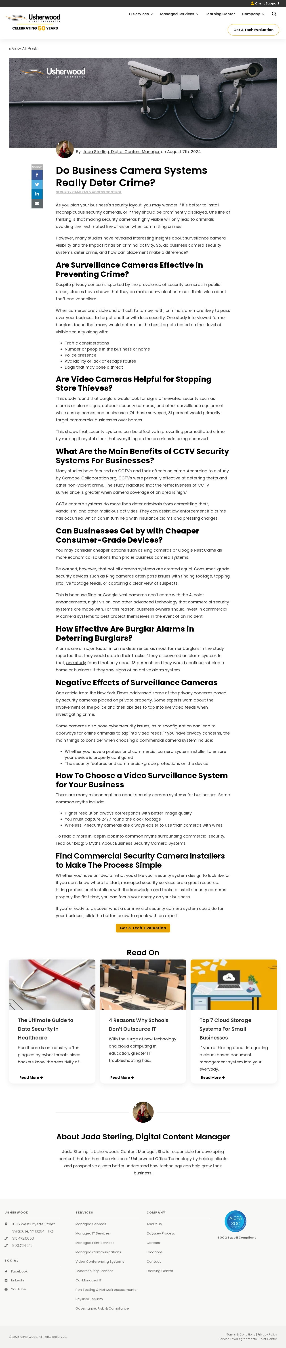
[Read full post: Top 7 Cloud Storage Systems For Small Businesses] (234, 1008)
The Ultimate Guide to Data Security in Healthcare (45, 1029)
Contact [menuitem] (154, 1261)
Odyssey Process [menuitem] (161, 1233)
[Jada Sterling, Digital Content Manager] (143, 1112)
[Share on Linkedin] (37, 194)
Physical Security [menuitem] (89, 1299)
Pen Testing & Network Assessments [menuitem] (106, 1289)
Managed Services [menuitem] (177, 14)
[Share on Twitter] (37, 184)
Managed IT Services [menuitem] (93, 1233)
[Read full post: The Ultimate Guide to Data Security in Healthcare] (52, 1008)
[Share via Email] (37, 203)
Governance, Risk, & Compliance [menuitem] (102, 1308)
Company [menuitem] (251, 14)
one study (76, 663)
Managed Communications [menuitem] (98, 1252)
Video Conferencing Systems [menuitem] (100, 1261)
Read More (29, 1077)
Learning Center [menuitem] (220, 14)
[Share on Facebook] (37, 175)
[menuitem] (265, 3)
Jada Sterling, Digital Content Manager (121, 151)
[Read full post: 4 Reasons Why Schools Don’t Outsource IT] (143, 1008)
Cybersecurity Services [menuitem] (95, 1270)
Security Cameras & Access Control (89, 192)
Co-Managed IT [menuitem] (89, 1280)
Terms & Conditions (241, 1334)
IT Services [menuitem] (139, 14)
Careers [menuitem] (153, 1242)
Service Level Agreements (238, 1339)
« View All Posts (23, 48)
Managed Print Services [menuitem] (95, 1242)
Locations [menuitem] (155, 1252)
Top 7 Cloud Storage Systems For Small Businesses (225, 1029)
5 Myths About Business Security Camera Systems (135, 843)
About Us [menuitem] (154, 1224)
